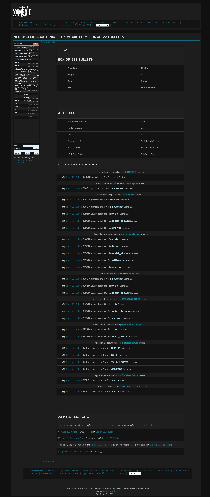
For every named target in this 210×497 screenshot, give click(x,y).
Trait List (186, 22)
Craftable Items (115, 22)
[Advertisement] (155, 9)
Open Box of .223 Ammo (72, 451)
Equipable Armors (171, 22)
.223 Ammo (109, 451)
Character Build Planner (46, 25)
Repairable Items (60, 22)
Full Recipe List (42, 22)
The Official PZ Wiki (83, 25)
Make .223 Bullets (69, 432)
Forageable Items (79, 22)
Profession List (25, 25)
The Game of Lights (22, 162)
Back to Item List (48, 42)
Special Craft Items (134, 22)
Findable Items (152, 22)
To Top (121, 473)
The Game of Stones (23, 160)
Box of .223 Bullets (74, 177)
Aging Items (65, 25)
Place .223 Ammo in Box (72, 438)
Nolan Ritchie (111, 491)
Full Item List (25, 22)
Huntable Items (97, 22)
